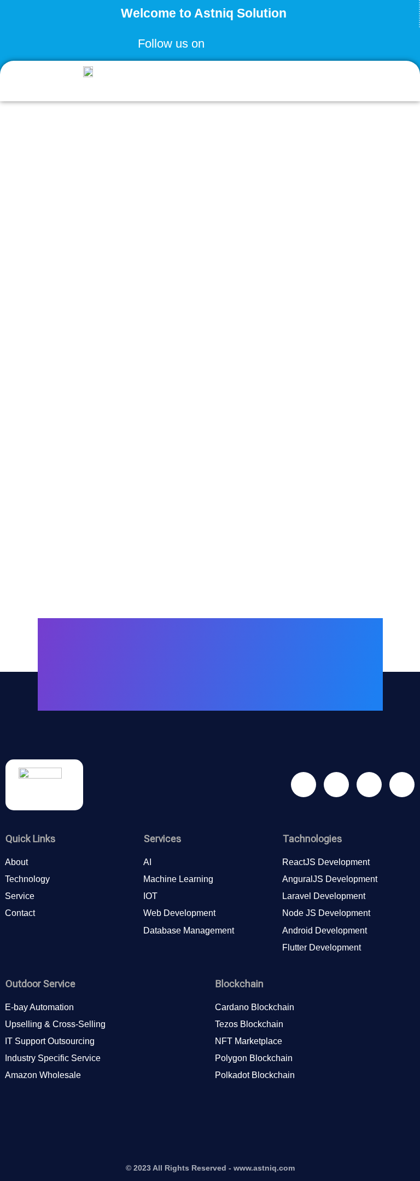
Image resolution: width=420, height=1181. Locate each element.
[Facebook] (220, 40)
